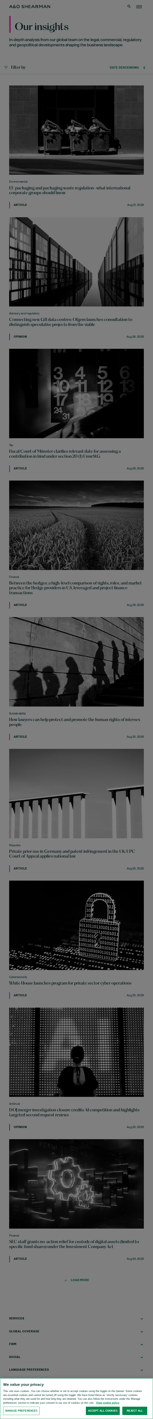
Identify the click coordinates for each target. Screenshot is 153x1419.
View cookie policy (107, 1402)
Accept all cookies (103, 1410)
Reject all (135, 1410)
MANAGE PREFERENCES (21, 1410)
